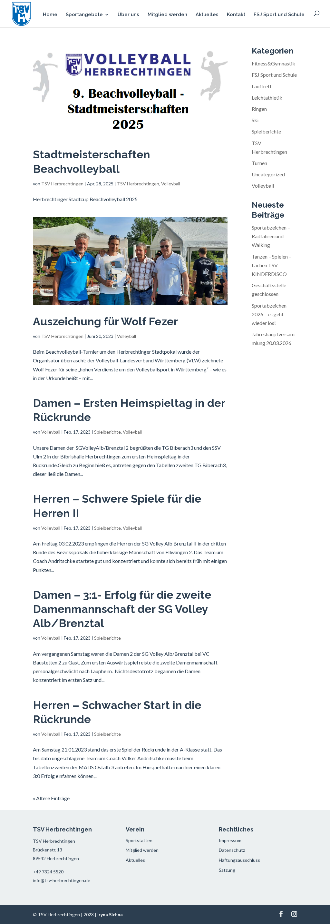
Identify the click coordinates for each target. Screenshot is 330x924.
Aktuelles (207, 14)
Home (50, 14)
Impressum (230, 840)
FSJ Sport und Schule (279, 14)
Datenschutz (232, 850)
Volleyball (170, 183)
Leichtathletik (267, 97)
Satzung (227, 870)
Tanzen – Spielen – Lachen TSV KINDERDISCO (271, 265)
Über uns (128, 14)
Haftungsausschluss (239, 860)
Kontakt (236, 14)
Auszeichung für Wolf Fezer (105, 321)
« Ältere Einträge (51, 798)
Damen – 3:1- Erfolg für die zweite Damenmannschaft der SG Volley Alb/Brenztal (122, 609)
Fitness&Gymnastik (273, 63)
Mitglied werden (167, 14)
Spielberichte (107, 432)
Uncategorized (268, 174)
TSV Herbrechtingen (62, 183)
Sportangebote (84, 14)
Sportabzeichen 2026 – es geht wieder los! (269, 314)
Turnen (259, 163)
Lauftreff (262, 86)
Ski (255, 120)
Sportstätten (139, 840)
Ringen (259, 109)
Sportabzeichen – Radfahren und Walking (271, 236)
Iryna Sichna (110, 914)
